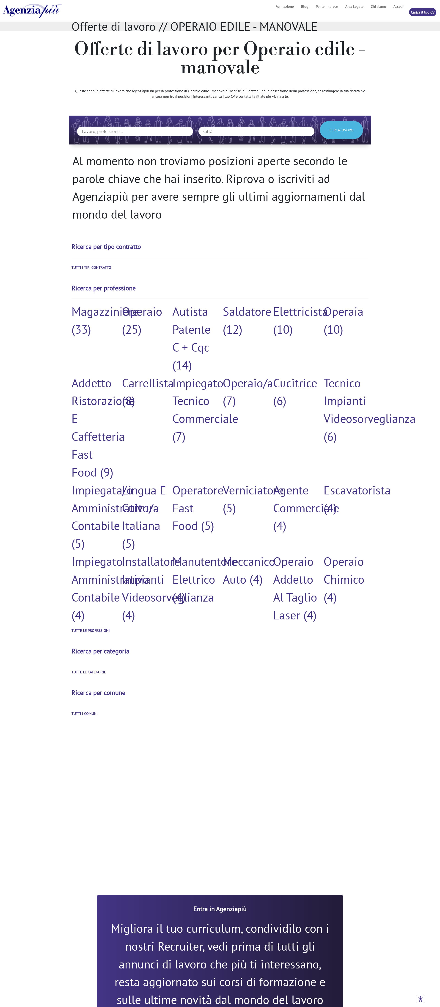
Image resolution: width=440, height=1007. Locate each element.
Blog (304, 6)
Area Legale (354, 6)
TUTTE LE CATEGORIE (89, 672)
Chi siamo (378, 6)
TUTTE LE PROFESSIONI (91, 630)
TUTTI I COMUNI (85, 713)
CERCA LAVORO (341, 130)
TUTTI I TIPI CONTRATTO (91, 267)
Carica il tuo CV (422, 12)
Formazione (284, 6)
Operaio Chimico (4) (344, 579)
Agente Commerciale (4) (306, 507)
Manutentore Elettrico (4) (204, 579)
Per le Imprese (327, 6)
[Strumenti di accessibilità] (420, 999)
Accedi (398, 6)
